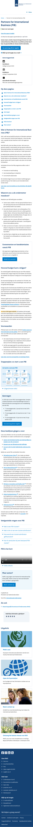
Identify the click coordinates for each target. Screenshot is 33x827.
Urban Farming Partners (10, 494)
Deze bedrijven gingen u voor (12, 115)
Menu (30, 12)
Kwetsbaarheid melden (25, 821)
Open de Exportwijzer (10, 678)
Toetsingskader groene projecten (10, 304)
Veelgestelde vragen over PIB (12, 118)
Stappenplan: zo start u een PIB (12, 109)
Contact (3, 817)
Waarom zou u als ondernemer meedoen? (15, 96)
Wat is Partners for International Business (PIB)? (17, 92)
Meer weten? (7, 125)
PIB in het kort (8, 121)
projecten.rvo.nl (7, 787)
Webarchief (4, 824)
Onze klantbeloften (8, 764)
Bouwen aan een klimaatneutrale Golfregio (15, 444)
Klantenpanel (7, 793)
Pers (4, 766)
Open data (6, 785)
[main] (16, 381)
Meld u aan (6, 650)
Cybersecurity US (8, 504)
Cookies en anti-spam (12, 817)
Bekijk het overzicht (10, 259)
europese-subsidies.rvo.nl (10, 790)
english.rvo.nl (7, 772)
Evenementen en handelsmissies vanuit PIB (15, 99)
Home (2, 18)
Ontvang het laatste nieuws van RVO (15, 735)
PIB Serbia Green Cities (10, 455)
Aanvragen (7, 112)
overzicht (23, 513)
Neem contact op (9, 585)
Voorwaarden (7, 105)
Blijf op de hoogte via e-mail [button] (11, 53)
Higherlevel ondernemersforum (11, 806)
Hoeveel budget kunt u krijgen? (12, 102)
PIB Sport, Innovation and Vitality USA (14, 484)
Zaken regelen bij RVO (9, 769)
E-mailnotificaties (8, 800)
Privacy (22, 817)
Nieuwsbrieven (7, 803)
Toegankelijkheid (6, 821)
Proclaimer (15, 821)
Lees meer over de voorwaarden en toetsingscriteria (15, 357)
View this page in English (7, 33)
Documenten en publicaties (10, 782)
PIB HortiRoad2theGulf (10, 467)
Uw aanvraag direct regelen (10, 48)
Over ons (5, 761)
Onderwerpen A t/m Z (9, 779)
